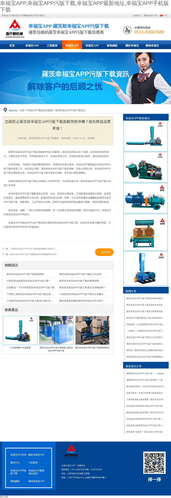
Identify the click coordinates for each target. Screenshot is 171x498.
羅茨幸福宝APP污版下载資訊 (70, 110)
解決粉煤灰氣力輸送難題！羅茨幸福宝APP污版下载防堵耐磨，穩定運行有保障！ (146, 412)
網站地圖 (4, 497)
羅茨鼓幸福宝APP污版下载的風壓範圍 (79, 280)
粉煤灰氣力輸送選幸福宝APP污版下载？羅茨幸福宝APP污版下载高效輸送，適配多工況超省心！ (146, 425)
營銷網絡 (15, 481)
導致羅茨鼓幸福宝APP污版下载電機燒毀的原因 (146, 357)
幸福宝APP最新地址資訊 (36, 472)
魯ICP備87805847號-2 (96, 477)
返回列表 (105, 252)
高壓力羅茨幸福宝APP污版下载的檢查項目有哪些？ (146, 344)
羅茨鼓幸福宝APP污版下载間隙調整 (25, 274)
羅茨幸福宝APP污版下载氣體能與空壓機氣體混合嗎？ (34, 254)
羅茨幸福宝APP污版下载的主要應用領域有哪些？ (146, 311)
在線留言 (137, 15)
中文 (165, 15)
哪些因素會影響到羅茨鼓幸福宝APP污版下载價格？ (86, 300)
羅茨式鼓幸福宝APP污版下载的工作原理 (80, 274)
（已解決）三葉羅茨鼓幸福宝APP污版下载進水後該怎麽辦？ (146, 331)
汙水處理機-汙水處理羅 (20, 348)
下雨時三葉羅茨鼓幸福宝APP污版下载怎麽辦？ (31, 294)
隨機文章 (131, 291)
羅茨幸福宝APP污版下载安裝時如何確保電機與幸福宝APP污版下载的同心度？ (146, 298)
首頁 (12, 45)
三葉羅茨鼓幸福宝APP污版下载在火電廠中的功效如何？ (88, 294)
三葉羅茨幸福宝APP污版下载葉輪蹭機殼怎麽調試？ (33, 249)
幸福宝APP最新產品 (138, 118)
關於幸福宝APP (132, 46)
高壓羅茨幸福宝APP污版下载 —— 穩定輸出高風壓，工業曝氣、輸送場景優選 (146, 373)
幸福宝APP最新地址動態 (72, 46)
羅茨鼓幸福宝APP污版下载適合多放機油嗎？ (82, 287)
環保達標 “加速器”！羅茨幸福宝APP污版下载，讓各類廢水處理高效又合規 (146, 432)
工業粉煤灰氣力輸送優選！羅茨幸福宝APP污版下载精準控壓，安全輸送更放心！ (146, 399)
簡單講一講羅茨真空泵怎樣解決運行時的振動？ (146, 350)
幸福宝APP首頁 (18, 455)
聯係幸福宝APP (151, 15)
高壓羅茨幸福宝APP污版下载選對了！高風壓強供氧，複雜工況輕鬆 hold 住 (146, 380)
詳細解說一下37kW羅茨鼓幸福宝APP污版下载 (30, 287)
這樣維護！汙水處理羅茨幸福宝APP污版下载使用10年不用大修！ (146, 324)
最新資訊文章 (134, 366)
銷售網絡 (112, 45)
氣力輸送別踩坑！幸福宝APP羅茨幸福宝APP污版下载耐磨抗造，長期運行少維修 (146, 386)
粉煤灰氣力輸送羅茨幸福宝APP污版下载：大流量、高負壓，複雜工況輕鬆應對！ (146, 406)
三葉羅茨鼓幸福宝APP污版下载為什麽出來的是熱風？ (34, 300)
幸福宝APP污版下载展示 (32, 46)
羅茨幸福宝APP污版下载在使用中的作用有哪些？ (146, 305)
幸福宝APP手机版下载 (92, 46)
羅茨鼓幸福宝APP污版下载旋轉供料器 (92, 348)
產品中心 (15, 462)
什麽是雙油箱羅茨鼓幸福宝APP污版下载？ (29, 280)
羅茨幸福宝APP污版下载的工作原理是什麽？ (146, 337)
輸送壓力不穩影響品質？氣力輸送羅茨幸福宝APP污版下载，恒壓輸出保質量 (146, 318)
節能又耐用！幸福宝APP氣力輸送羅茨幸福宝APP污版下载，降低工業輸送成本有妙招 (146, 393)
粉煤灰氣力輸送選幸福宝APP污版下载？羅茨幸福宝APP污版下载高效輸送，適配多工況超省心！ (146, 419)
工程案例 (52, 45)
